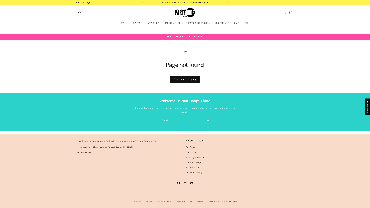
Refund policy (166, 201)
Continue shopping (185, 79)
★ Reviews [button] (367, 107)
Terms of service (196, 201)
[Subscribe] (208, 120)
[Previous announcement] (142, 2)
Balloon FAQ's (192, 167)
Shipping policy (212, 201)
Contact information (230, 201)
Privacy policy (181, 201)
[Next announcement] (227, 2)
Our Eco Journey (194, 172)
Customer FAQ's (193, 162)
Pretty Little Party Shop (148, 201)
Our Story (190, 147)
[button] (80, 12)
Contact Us (191, 152)
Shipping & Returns (195, 157)
